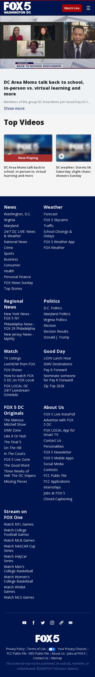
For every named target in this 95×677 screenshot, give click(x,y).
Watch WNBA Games (14, 589)
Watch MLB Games (19, 540)
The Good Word (16, 465)
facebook (34, 623)
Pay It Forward (55, 369)
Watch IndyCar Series (15, 558)
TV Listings (12, 358)
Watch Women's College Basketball (18, 578)
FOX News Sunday (18, 282)
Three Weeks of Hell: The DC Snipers (20, 473)
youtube (24, 623)
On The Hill (12, 447)
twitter (43, 623)
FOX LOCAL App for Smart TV (59, 432)
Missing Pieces (15, 481)
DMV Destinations (58, 364)
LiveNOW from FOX (19, 364)
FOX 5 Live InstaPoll (59, 414)
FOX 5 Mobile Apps (59, 458)
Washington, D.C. (17, 214)
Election (50, 325)
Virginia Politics (55, 319)
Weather (53, 207)
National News (15, 241)
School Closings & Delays (58, 233)
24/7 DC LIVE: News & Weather (19, 233)
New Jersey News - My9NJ (19, 336)
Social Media (54, 463)
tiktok (61, 623)
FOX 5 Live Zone (17, 459)
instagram (52, 623)
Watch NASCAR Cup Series (19, 548)
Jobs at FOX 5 (54, 493)
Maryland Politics (57, 313)
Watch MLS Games (19, 597)
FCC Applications (57, 481)
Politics (52, 301)
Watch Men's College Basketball (18, 568)
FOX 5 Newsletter (57, 452)
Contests (51, 469)
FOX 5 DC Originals (14, 410)
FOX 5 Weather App (59, 241)
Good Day (54, 351)
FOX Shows (13, 369)
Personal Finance (17, 276)
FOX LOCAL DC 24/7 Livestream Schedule (16, 390)
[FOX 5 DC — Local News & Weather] (18, 8)
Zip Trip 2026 (54, 386)
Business (11, 259)
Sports (9, 253)
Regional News (13, 304)
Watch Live (72, 8)
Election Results (56, 331)
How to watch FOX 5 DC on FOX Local (19, 377)
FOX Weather (54, 247)
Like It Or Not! (15, 436)
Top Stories (13, 288)
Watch (11, 351)
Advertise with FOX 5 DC (58, 422)
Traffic (49, 225)
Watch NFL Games (19, 524)
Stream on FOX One (15, 514)
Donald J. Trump (56, 337)
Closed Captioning (58, 499)
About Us (54, 407)
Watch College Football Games (16, 532)
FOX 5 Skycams (56, 219)
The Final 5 (12, 442)
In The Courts (14, 453)
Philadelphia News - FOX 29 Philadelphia (19, 326)
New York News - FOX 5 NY (17, 315)
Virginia (9, 219)
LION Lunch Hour (57, 358)
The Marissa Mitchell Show (15, 422)
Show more (14, 108)
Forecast (50, 214)
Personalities (54, 446)
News (10, 207)
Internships (52, 487)
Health (9, 271)
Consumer (12, 265)
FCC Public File (55, 475)
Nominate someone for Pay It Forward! (60, 377)
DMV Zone (12, 430)
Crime (8, 247)
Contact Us (52, 440)
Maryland (11, 225)
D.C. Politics (53, 308)
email (71, 623)
